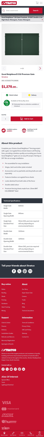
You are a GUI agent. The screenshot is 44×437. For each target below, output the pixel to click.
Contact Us (25, 337)
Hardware (4, 303)
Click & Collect (6, 323)
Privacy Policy (26, 326)
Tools (3, 382)
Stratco (5, 77)
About (24, 284)
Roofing (4, 293)
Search (35, 10)
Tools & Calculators (28, 311)
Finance (4, 326)
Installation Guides (7, 333)
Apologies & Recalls (7, 344)
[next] (40, 68)
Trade (23, 300)
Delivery (4, 330)
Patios (3, 289)
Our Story (25, 289)
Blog (23, 303)
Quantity (4, 114)
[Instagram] (15, 369)
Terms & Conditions (28, 323)
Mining (4, 311)
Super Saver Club (27, 293)
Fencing (4, 300)
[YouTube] (11, 369)
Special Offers (6, 380)
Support (5, 317)
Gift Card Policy (26, 330)
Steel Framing (6, 307)
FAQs (23, 307)
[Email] (30, 271)
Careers (24, 296)
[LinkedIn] (23, 369)
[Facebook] (14, 271)
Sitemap (24, 333)
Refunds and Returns (8, 337)
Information (27, 317)
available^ (9, 131)
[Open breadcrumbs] (22, 19)
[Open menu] (41, 3)
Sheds (3, 296)
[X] (19, 271)
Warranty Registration (8, 340)
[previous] (4, 68)
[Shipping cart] (37, 3)
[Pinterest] (25, 271)
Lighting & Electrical (8, 385)
